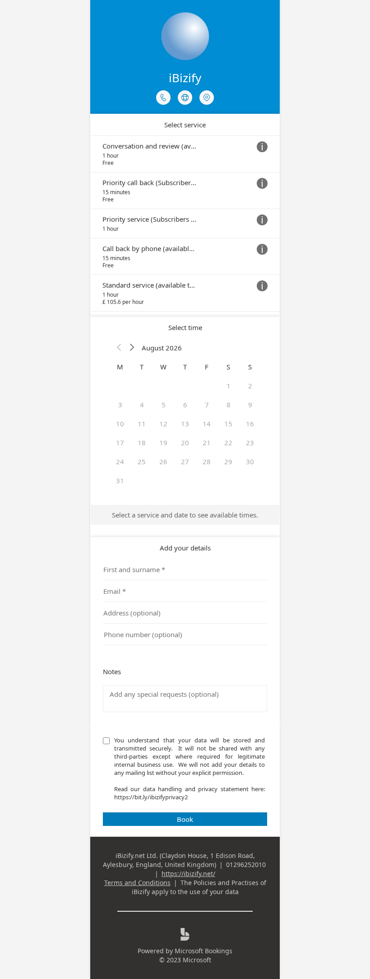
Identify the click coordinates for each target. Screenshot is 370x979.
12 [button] (163, 423)
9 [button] (250, 404)
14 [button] (207, 423)
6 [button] (185, 404)
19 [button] (163, 442)
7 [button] (207, 404)
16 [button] (250, 423)
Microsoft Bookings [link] (203, 950)
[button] (119, 347)
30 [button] (250, 461)
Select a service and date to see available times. (185, 514)
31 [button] (120, 480)
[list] (185, 223)
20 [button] (185, 442)
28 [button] (207, 461)
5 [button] (164, 404)
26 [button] (163, 461)
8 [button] (229, 404)
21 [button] (207, 442)
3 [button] (120, 404)
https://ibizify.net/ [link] (188, 873)
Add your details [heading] (185, 547)
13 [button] (185, 423)
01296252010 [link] (246, 864)
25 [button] (142, 461)
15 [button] (228, 423)
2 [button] (250, 385)
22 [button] (228, 442)
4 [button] (142, 404)
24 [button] (120, 461)
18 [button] (142, 442)
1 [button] (229, 385)
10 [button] (120, 423)
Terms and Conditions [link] (137, 882)
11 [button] (142, 423)
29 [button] (228, 461)
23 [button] (250, 442)
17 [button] (120, 442)
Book (185, 819)
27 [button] (185, 461)
